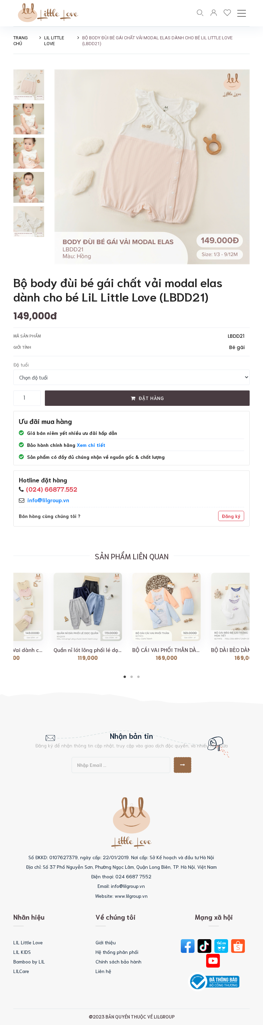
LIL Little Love (54, 40)
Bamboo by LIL (29, 961)
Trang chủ (20, 40)
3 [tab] (138, 677)
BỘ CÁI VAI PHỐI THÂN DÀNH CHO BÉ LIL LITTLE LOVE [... (62, 649)
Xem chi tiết (91, 445)
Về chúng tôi (116, 916)
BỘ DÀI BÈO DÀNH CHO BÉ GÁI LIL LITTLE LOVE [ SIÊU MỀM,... (141, 649)
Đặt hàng (150, 398)
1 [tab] (124, 677)
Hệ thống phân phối (117, 952)
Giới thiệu (106, 942)
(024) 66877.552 (51, 489)
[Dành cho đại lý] (227, 13)
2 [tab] (131, 677)
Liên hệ (103, 971)
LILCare (21, 971)
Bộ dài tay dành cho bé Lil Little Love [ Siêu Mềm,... (220, 649)
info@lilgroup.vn (48, 499)
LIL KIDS (22, 952)
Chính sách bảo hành (118, 961)
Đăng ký (231, 516)
